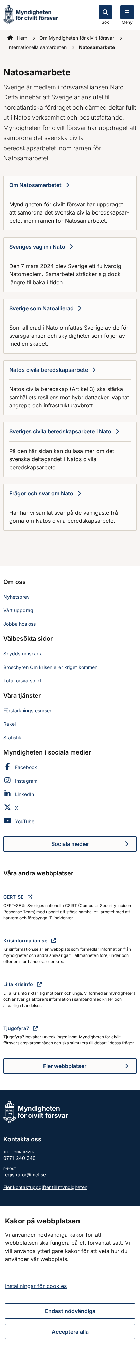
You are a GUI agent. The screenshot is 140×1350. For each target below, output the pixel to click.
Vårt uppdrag (18, 610)
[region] (70, 1278)
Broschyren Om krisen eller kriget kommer (50, 667)
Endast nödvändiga (70, 1311)
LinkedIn (24, 794)
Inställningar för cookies (36, 1286)
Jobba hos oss (19, 624)
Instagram (26, 781)
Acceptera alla (70, 1331)
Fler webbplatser (64, 1066)
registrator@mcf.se (24, 1174)
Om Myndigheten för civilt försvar (77, 38)
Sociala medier (94, 845)
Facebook (26, 767)
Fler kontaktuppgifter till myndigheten (45, 1187)
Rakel (9, 724)
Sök (105, 22)
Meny (127, 22)
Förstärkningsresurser (27, 710)
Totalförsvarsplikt (22, 680)
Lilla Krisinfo (18, 984)
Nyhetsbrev (16, 597)
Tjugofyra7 (16, 1028)
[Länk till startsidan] (30, 14)
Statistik (12, 737)
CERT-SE (14, 897)
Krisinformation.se (26, 940)
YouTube (24, 821)
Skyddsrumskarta (23, 653)
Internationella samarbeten (37, 47)
